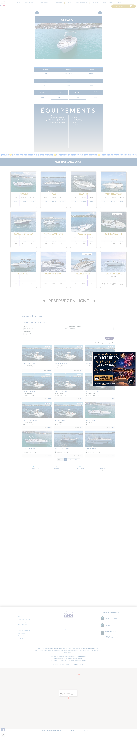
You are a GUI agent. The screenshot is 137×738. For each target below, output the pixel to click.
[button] (133, 356)
